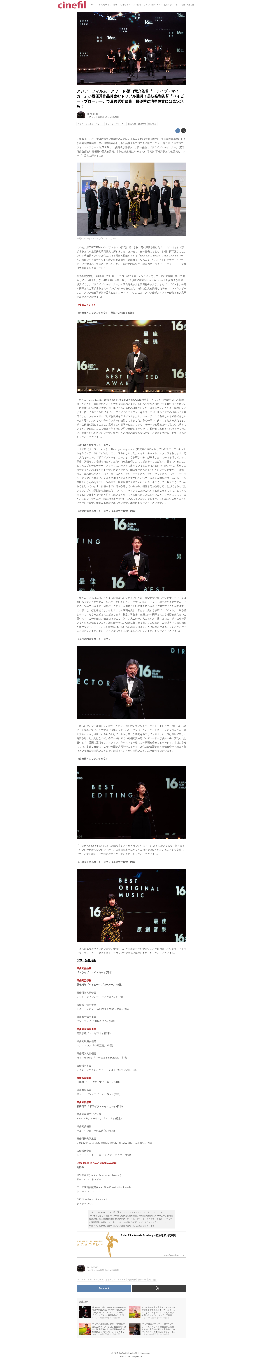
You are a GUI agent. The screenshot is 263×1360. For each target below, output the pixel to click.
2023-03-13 (92, 114)
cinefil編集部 (113, 117)
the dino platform (135, 1356)
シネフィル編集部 (95, 117)
